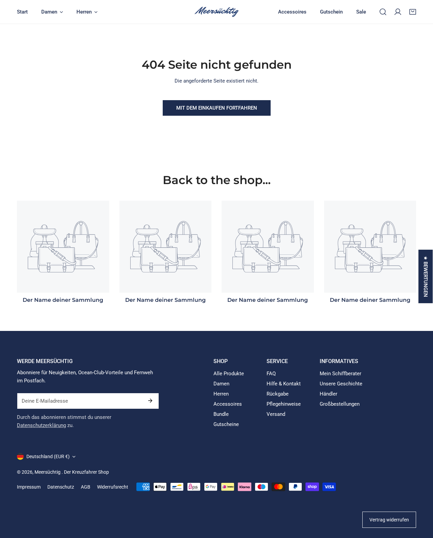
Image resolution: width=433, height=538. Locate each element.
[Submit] (150, 400)
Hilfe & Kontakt (284, 384)
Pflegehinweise (284, 404)
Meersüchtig (48, 472)
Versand (276, 414)
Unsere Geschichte (341, 384)
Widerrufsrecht (112, 487)
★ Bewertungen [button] (426, 276)
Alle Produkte (228, 374)
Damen (221, 384)
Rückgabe (278, 394)
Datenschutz (60, 487)
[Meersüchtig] (216, 12)
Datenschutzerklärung (41, 425)
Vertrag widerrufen (389, 519)
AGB (85, 487)
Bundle (221, 414)
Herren (221, 394)
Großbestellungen (340, 404)
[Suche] (382, 11)
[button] (412, 11)
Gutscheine (226, 424)
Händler (328, 394)
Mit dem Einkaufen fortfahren (216, 108)
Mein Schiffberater (340, 374)
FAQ (271, 374)
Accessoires (227, 404)
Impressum (29, 487)
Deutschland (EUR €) (48, 456)
